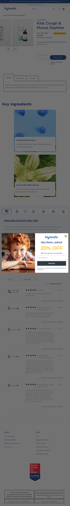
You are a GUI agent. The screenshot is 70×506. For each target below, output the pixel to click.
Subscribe (51, 263)
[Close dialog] (66, 236)
